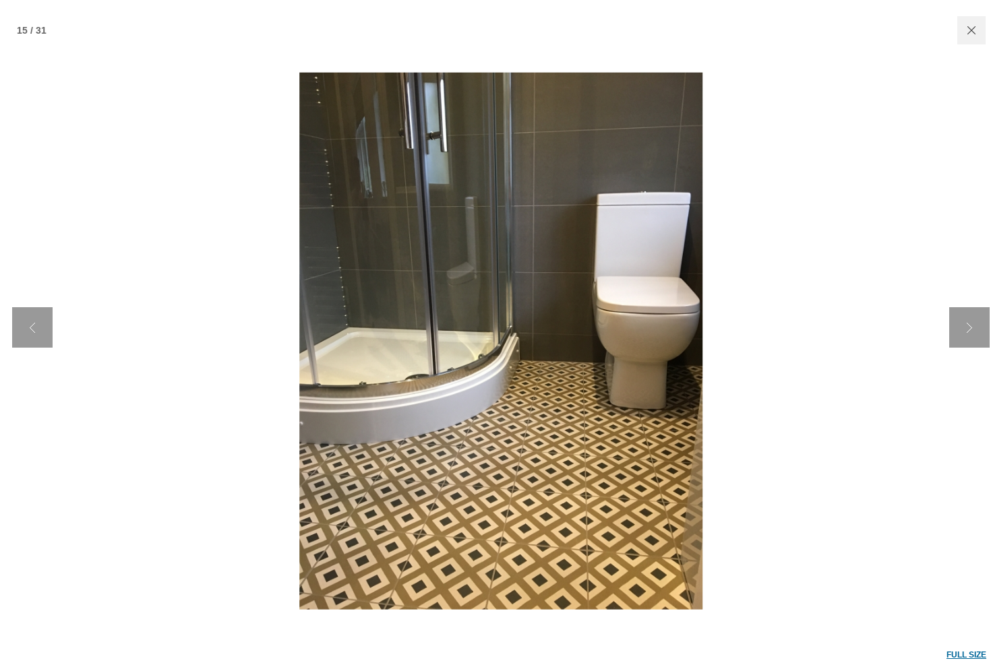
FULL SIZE (966, 655)
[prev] (32, 327)
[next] (969, 327)
